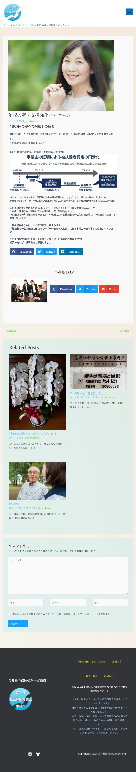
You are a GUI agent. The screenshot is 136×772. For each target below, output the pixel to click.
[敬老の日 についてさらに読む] (37, 480)
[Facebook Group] (38, 754)
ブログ (11, 121)
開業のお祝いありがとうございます (33, 433)
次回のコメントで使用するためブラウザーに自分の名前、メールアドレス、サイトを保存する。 (62, 614)
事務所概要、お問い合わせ (92, 661)
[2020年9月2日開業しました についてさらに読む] (98, 371)
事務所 (20, 437)
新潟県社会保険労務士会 (63, 305)
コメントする (76, 397)
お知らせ (108, 675)
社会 (26, 507)
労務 (18, 121)
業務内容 (117, 661)
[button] (22, 251)
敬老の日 (15, 504)
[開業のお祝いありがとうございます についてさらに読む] (37, 391)
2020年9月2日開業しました (88, 393)
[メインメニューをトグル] (129, 11)
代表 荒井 (92, 675)
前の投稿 (10, 330)
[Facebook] (30, 754)
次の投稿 (126, 330)
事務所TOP (62, 272)
